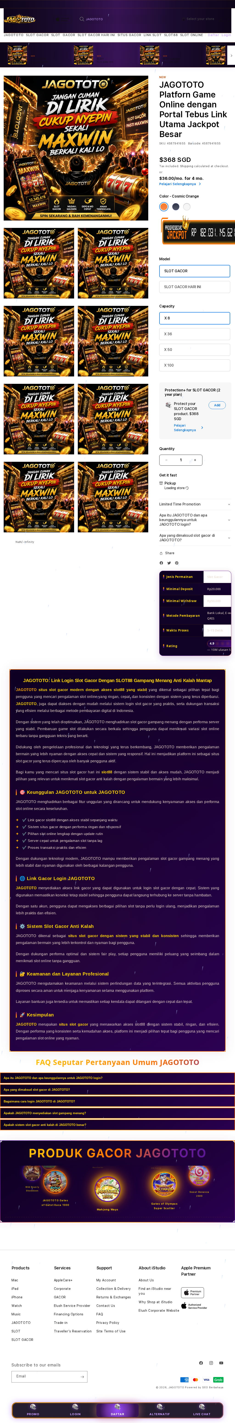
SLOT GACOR (37, 35)
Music (16, 1314)
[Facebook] (162, 564)
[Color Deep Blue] (175, 206)
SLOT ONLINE (191, 35)
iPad (14, 1289)
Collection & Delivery (113, 1289)
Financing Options (69, 1314)
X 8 (167, 318)
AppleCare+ (63, 1280)
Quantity (166, 449)
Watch (16, 1306)
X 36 (168, 334)
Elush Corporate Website (159, 1310)
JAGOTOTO (14, 35)
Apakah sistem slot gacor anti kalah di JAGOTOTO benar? (45, 1125)
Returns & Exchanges (113, 1297)
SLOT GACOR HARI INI (96, 35)
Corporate (62, 1289)
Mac (14, 1280)
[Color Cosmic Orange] (163, 206)
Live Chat (201, 1414)
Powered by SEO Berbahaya (204, 1387)
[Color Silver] (186, 206)
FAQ (99, 1314)
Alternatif (159, 1414)
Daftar (117, 1414)
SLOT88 (171, 35)
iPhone (17, 1297)
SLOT (55, 35)
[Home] (20, 19)
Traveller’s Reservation (73, 1331)
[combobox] (122, 19)
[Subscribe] (82, 1377)
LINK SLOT (153, 35)
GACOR (69, 35)
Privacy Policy (108, 1323)
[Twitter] (170, 564)
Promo (33, 1414)
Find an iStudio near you (155, 1291)
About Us (146, 1280)
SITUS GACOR (129, 35)
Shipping (186, 166)
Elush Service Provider (72, 1306)
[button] (14, 35)
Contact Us (105, 1306)
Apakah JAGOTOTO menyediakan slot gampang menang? (45, 1113)
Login (75, 1414)
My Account (106, 1280)
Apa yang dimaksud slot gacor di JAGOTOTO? (37, 1089)
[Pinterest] (178, 564)
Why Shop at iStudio (155, 1302)
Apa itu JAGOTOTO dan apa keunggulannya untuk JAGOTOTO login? (53, 1078)
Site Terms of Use (111, 1331)
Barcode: (194, 143)
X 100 (168, 365)
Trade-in (61, 1323)
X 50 (168, 349)
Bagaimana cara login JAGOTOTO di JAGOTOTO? (39, 1101)
